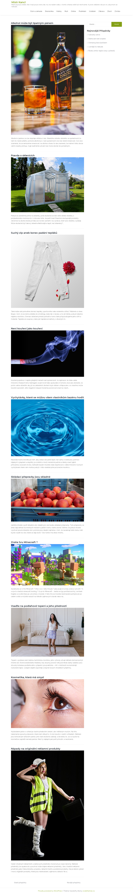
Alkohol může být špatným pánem (32, 23)
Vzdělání (92, 11)
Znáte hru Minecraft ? (24, 542)
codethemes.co (89, 891)
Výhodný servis (94, 35)
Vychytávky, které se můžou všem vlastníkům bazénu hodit (47, 397)
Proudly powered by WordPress (50, 891)
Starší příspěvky (20, 883)
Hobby (59, 11)
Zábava (101, 11)
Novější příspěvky (74, 883)
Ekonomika (49, 11)
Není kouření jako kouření (27, 328)
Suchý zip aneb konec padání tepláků (34, 232)
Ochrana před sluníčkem (97, 43)
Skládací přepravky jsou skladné (30, 476)
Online (73, 11)
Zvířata (117, 11)
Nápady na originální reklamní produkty (35, 748)
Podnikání (82, 11)
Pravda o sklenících (23, 155)
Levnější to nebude (95, 47)
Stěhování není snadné (97, 39)
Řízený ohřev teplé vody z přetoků (101, 51)
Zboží (109, 11)
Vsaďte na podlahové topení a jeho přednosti (39, 606)
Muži (66, 11)
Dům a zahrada (36, 11)
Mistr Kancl (18, 2)
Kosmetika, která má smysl (27, 677)
